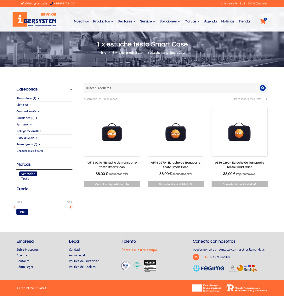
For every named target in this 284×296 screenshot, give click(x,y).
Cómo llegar (24, 267)
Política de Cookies (82, 267)
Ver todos (28, 174)
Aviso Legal (77, 255)
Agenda (21, 255)
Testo (25, 178)
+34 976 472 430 (64, 3)
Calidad (74, 249)
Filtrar (22, 211)
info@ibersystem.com (34, 3)
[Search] (263, 88)
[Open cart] (262, 21)
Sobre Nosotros (27, 249)
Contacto (23, 261)
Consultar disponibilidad (109, 184)
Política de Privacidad (84, 261)
